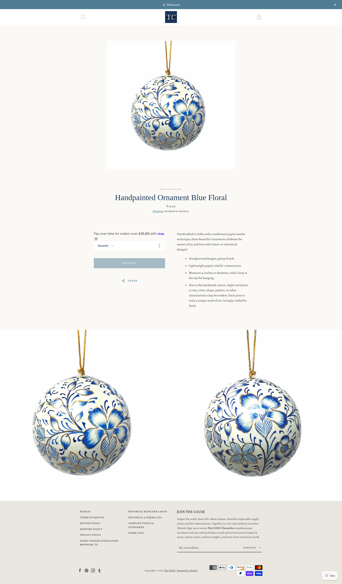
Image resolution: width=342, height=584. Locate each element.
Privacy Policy (90, 534)
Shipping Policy (91, 529)
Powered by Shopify (187, 570)
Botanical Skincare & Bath (147, 511)
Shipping (158, 211)
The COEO (170, 570)
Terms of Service (92, 517)
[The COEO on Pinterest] (86, 570)
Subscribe (250, 547)
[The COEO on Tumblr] (100, 570)
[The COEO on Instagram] (93, 570)
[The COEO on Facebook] (80, 570)
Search (85, 511)
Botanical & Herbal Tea (145, 517)
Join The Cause (191, 511)
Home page (136, 532)
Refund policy (90, 523)
